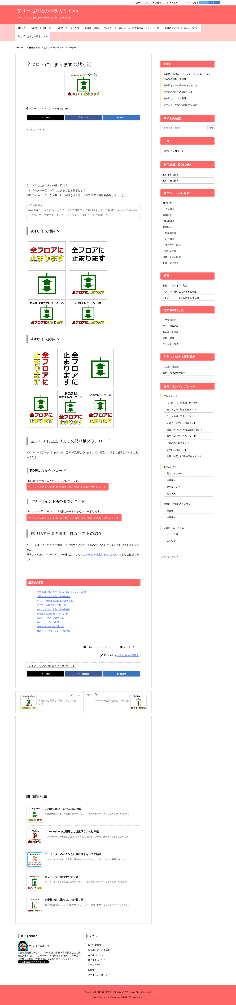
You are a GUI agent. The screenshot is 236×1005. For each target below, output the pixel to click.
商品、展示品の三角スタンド (181, 436)
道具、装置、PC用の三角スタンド (184, 456)
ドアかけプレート (173, 467)
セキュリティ (173, 486)
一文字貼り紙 (169, 320)
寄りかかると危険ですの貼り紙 (52, 613)
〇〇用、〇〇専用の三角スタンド (183, 402)
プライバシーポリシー (99, 974)
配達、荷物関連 (171, 263)
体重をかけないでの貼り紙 (50, 617)
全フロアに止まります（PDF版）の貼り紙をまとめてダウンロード (67, 486)
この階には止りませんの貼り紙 (63, 808)
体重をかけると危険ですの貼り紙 (53, 596)
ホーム (22, 47)
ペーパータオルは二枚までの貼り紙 (55, 600)
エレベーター (130, 647)
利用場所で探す (171, 174)
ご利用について (161, 2)
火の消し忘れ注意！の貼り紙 (51, 605)
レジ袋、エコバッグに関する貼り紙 (181, 297)
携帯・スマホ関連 (172, 257)
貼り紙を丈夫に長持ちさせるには (180, 85)
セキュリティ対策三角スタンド (182, 409)
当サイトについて (144, 2)
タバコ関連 (168, 239)
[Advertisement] (83, 155)
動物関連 (167, 227)
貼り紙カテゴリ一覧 (174, 150)
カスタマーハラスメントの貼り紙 (53, 630)
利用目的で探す (171, 180)
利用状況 (171, 493)
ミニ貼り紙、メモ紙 (174, 527)
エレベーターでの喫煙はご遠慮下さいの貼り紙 (72, 831)
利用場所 (36, 47)
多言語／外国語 (171, 332)
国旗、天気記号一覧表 (174, 372)
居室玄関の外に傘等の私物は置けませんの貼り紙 (61, 592)
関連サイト (93, 969)
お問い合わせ (192, 2)
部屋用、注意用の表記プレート (179, 504)
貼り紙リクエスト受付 (175, 98)
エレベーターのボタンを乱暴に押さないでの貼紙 (73, 854)
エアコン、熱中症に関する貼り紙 (180, 291)
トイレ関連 (168, 209)
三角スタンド (170, 396)
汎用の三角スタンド (177, 449)
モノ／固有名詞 (171, 326)
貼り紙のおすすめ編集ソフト (178, 91)
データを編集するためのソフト (103, 554)
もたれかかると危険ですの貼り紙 (53, 609)
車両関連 (167, 215)
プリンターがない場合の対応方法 (180, 104)
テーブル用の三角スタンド (180, 416)
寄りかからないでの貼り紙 (50, 626)
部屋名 (170, 510)
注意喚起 (171, 480)
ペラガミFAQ (177, 2)
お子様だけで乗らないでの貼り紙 (64, 899)
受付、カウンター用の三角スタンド (185, 429)
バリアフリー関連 (172, 245)
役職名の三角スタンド (178, 443)
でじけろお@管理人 (128, 655)
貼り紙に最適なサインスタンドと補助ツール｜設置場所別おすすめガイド (187, 76)
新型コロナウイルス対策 (175, 285)
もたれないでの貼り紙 (48, 622)
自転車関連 (168, 220)
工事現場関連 (169, 233)
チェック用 (172, 534)
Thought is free (135, 997)
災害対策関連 (169, 251)
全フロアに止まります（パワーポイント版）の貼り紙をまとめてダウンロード (74, 517)
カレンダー (172, 541)
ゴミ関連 (167, 202)
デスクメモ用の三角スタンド (181, 422)
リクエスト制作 (171, 344)
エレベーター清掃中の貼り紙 (61, 876)
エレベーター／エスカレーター (61, 47)
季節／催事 (168, 338)
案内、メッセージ (176, 473)
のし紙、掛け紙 (171, 366)
